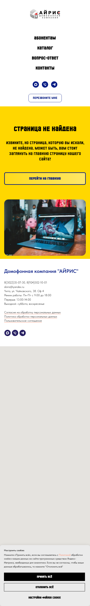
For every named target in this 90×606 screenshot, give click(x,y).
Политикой (65, 554)
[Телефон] (45, 84)
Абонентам (45, 38)
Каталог (45, 48)
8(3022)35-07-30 (14, 282)
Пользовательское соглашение (23, 320)
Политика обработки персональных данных (30, 316)
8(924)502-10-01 (37, 282)
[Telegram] (54, 84)
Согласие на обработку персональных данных (32, 312)
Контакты (45, 68)
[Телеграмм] (22, 333)
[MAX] (36, 84)
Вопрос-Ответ (45, 58)
